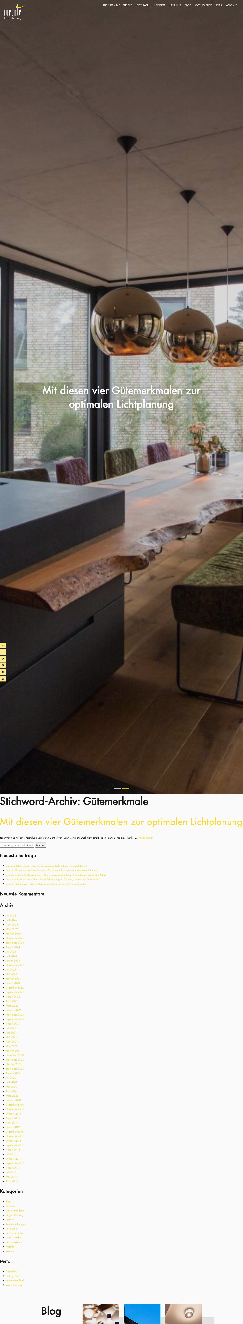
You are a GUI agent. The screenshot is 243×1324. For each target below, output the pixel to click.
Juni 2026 (11, 920)
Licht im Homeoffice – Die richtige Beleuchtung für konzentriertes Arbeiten (46, 883)
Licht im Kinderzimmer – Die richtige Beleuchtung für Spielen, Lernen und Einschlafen (52, 879)
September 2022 (15, 992)
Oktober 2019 (14, 1113)
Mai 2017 (11, 1176)
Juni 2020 (11, 1082)
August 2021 (13, 1023)
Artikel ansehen (146, 837)
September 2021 (15, 1019)
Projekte (159, 5)
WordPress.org (14, 1285)
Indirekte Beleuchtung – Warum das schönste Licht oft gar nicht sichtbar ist (46, 865)
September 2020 (15, 1068)
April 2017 (12, 1181)
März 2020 (12, 1095)
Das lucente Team (15, 1210)
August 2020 (13, 1073)
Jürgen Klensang (14, 1215)
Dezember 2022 (15, 987)
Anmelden (11, 1271)
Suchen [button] (40, 845)
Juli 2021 (11, 1028)
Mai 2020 (11, 1086)
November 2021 (15, 1014)
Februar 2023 (13, 978)
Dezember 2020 (15, 1055)
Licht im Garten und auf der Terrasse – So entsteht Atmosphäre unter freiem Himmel (51, 870)
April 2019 (12, 1122)
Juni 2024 (11, 956)
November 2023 (15, 965)
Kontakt (231, 5)
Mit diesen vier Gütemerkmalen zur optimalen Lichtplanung (121, 821)
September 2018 (15, 1145)
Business (10, 1206)
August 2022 (13, 996)
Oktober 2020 (14, 1064)
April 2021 (12, 1041)
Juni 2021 (11, 1032)
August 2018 (13, 1149)
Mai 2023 (11, 974)
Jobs (219, 5)
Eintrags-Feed (13, 1276)
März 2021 (12, 1046)
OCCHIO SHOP (203, 5)
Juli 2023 (11, 969)
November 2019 (15, 1109)
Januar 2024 (13, 960)
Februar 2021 (13, 1050)
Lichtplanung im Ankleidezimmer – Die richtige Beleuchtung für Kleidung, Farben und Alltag (56, 874)
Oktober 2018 (14, 1140)
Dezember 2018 (15, 1131)
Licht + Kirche (13, 1237)
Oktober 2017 (14, 1158)
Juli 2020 (11, 1077)
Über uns (175, 5)
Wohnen (10, 1251)
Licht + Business (14, 1233)
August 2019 (13, 1118)
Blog (188, 5)
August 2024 (13, 947)
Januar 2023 (13, 983)
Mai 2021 (11, 1037)
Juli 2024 (11, 951)
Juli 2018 (11, 1154)
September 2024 (15, 942)
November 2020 (15, 1059)
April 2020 (12, 1091)
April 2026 (12, 924)
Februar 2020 (13, 1100)
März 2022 (12, 1005)
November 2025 (15, 938)
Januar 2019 (13, 1127)
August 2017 (13, 1167)
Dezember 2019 (15, 1104)
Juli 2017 (11, 1172)
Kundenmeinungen (16, 1224)
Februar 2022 (13, 1010)
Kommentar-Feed (15, 1280)
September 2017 (15, 1163)
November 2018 (15, 1136)
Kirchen (10, 1219)
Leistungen (143, 5)
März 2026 (12, 929)
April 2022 (12, 1001)
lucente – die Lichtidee (117, 5)
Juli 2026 (11, 915)
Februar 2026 (13, 933)
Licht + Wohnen (14, 1242)
